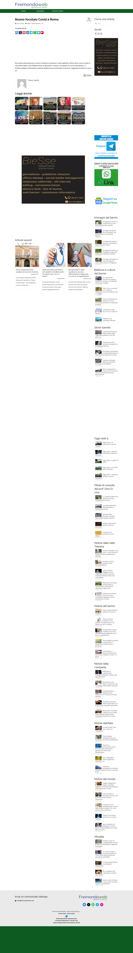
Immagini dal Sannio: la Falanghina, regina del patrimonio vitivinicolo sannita (106, 252)
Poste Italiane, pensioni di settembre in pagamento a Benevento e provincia (106, 643)
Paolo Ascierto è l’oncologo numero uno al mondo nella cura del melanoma (106, 796)
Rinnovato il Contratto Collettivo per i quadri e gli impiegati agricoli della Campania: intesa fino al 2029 (106, 713)
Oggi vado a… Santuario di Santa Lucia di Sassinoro (106, 476)
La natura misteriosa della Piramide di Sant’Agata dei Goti (105, 507)
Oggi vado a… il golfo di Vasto (110, 461)
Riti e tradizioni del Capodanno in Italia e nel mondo (106, 873)
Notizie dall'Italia (36, 23)
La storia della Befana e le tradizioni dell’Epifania (106, 864)
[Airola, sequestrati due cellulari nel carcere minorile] (27, 255)
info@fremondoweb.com (25, 900)
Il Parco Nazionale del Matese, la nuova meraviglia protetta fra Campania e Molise (106, 301)
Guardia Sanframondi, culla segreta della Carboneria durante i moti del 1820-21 (106, 334)
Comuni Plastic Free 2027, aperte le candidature (105, 729)
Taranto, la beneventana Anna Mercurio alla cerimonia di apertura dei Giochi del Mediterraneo (105, 748)
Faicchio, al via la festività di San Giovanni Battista (104, 563)
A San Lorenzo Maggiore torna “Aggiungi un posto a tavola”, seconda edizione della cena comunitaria (105, 573)
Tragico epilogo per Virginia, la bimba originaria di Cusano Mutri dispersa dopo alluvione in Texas (106, 785)
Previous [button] (16, 269)
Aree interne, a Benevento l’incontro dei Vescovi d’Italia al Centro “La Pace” (106, 654)
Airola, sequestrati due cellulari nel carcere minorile (106, 612)
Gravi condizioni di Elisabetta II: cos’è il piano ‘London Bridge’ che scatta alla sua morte (106, 827)
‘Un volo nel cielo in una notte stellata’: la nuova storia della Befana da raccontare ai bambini (105, 854)
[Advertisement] (53, 48)
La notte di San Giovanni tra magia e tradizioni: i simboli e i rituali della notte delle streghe (106, 280)
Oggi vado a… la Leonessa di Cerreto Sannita (105, 444)
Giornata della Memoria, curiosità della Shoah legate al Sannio (105, 516)
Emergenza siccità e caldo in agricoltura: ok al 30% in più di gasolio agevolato (106, 703)
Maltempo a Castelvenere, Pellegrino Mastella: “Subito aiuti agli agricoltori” (106, 674)
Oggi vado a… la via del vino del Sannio (110, 468)
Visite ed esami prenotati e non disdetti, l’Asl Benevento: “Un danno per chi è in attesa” (104, 621)
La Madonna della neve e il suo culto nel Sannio (106, 311)
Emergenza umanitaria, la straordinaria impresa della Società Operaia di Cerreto (106, 353)
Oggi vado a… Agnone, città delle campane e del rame (106, 453)
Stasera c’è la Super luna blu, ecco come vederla (105, 817)
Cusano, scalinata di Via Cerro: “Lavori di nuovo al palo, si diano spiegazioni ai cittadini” (106, 553)
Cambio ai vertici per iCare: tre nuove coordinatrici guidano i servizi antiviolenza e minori (105, 596)
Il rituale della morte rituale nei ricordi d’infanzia (105, 525)
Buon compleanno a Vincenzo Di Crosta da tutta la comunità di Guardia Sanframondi (106, 371)
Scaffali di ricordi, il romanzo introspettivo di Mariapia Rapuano (106, 344)
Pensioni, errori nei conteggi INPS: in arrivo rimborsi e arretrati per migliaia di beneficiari (106, 843)
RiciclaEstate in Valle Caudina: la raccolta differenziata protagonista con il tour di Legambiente (106, 632)
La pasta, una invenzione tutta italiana (104, 534)
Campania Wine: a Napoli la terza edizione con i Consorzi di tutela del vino (106, 693)
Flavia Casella (20, 23)
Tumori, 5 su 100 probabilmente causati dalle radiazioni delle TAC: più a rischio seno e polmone (106, 807)
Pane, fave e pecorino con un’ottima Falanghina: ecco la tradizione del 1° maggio (106, 291)
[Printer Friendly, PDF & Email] (87, 75)
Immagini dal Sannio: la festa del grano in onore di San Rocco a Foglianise (106, 261)
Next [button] (90, 269)
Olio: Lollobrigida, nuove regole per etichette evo (104, 759)
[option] (27, 267)
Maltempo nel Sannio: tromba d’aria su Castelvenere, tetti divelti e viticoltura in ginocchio (106, 585)
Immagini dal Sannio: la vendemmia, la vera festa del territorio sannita (106, 223)
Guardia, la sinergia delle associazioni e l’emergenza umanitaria (105, 362)
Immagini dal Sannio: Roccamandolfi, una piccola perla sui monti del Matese (105, 233)
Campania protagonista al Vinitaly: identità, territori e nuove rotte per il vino (106, 769)
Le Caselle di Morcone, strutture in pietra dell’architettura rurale (106, 498)
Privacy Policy (62, 913)
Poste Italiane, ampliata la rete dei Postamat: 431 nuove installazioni (106, 738)
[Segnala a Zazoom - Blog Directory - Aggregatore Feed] (66, 916)
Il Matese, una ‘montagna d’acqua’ (109, 319)
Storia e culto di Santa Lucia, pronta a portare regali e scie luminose (106, 882)
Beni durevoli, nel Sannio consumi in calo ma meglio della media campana (106, 684)
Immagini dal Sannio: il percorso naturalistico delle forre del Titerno (106, 243)
